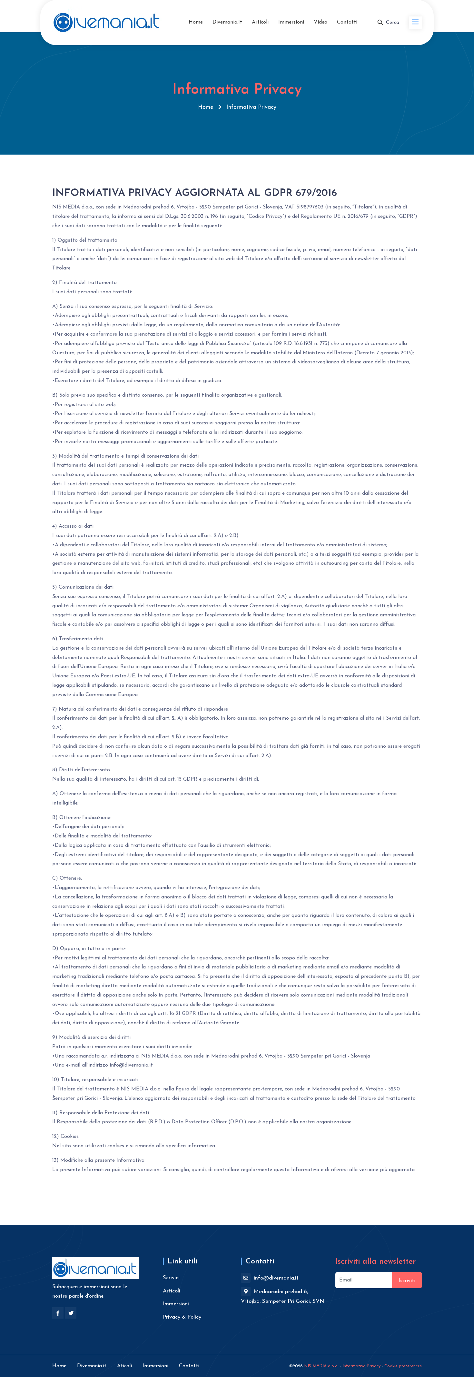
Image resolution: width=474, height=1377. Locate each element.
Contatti (347, 22)
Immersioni (291, 22)
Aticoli (124, 1366)
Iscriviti (407, 1280)
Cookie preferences (403, 1366)
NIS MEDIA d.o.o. (321, 1366)
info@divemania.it (275, 1278)
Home (196, 22)
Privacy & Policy (182, 1317)
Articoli (260, 22)
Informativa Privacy (361, 1366)
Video (320, 22)
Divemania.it (227, 22)
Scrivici (171, 1278)
